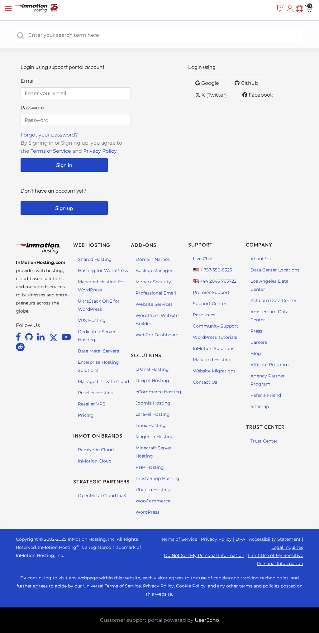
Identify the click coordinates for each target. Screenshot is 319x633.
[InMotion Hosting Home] (42, 8)
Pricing (86, 415)
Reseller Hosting (96, 393)
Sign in (64, 165)
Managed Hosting (212, 359)
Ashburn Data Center (273, 300)
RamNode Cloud (96, 450)
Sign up (64, 208)
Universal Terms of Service (112, 586)
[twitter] (54, 337)
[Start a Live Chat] (280, 8)
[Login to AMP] (289, 8)
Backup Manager (154, 270)
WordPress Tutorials (215, 337)
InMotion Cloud (95, 461)
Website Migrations (214, 371)
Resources (204, 315)
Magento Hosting (155, 436)
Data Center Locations (274, 270)
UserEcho (207, 620)
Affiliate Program (269, 364)
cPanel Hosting (152, 369)
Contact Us (205, 382)
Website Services (154, 304)
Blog (255, 353)
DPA (240, 539)
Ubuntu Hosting (153, 489)
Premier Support (211, 292)
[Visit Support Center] (299, 8)
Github (249, 83)
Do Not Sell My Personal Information (204, 555)
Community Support (215, 326)
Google (209, 83)
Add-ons (143, 245)
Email (28, 81)
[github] (30, 337)
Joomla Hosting (153, 403)
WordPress (148, 512)
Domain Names (153, 259)
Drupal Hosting (152, 380)
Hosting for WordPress (103, 270)
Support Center (209, 303)
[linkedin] (42, 337)
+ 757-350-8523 (215, 270)
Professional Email (156, 293)
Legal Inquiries (287, 547)
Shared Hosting (95, 259)
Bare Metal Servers (98, 351)
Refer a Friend (265, 395)
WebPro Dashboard (157, 335)
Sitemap (259, 406)
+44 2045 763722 (217, 281)
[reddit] (20, 347)
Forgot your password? (49, 135)
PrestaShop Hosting (157, 478)
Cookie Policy (191, 586)
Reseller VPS (91, 404)
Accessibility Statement (275, 539)
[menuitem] (280, 8)
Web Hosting (91, 245)
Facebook (260, 95)
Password (33, 108)
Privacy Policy (100, 151)
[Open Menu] (9, 8)
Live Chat (203, 258)
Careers (258, 342)
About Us (260, 258)
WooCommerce (153, 501)
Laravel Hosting (153, 414)
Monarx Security (153, 282)
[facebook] (19, 337)
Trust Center (264, 441)
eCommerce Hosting (158, 392)
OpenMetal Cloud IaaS (102, 495)
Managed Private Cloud (103, 381)
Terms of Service (51, 151)
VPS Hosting (92, 320)
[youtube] (66, 337)
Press (256, 331)
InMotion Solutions (213, 348)
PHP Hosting (150, 467)
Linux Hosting (151, 425)
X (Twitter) (213, 95)
